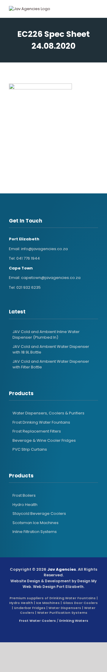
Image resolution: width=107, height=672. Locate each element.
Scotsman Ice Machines (35, 523)
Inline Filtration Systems (34, 531)
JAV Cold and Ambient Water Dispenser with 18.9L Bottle (50, 349)
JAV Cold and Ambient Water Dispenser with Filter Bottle (50, 364)
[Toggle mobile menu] (90, 8)
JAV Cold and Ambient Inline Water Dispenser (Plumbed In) (46, 334)
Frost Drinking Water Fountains (41, 422)
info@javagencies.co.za (44, 249)
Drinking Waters (73, 620)
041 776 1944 (28, 258)
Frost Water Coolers (37, 620)
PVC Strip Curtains (29, 449)
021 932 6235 (28, 287)
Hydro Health (24, 504)
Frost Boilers (24, 495)
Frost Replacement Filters (36, 431)
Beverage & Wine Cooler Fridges (44, 440)
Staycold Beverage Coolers (39, 513)
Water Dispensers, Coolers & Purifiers (48, 413)
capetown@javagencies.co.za (51, 277)
